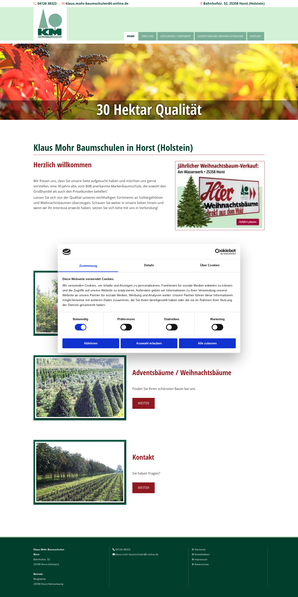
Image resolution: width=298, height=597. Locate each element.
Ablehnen (91, 343)
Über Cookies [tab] (210, 265)
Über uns (147, 36)
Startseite (200, 549)
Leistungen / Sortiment (175, 36)
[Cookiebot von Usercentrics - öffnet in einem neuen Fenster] (218, 252)
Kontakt (255, 36)
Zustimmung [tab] (88, 265)
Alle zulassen (207, 343)
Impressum (201, 559)
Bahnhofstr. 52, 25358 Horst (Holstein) (234, 3)
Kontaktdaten (202, 554)
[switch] (126, 327)
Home (131, 36)
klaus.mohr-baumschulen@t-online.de (97, 3)
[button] (143, 403)
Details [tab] (149, 265)
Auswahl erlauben (149, 343)
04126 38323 (47, 3)
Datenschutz (202, 564)
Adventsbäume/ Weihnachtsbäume (220, 36)
